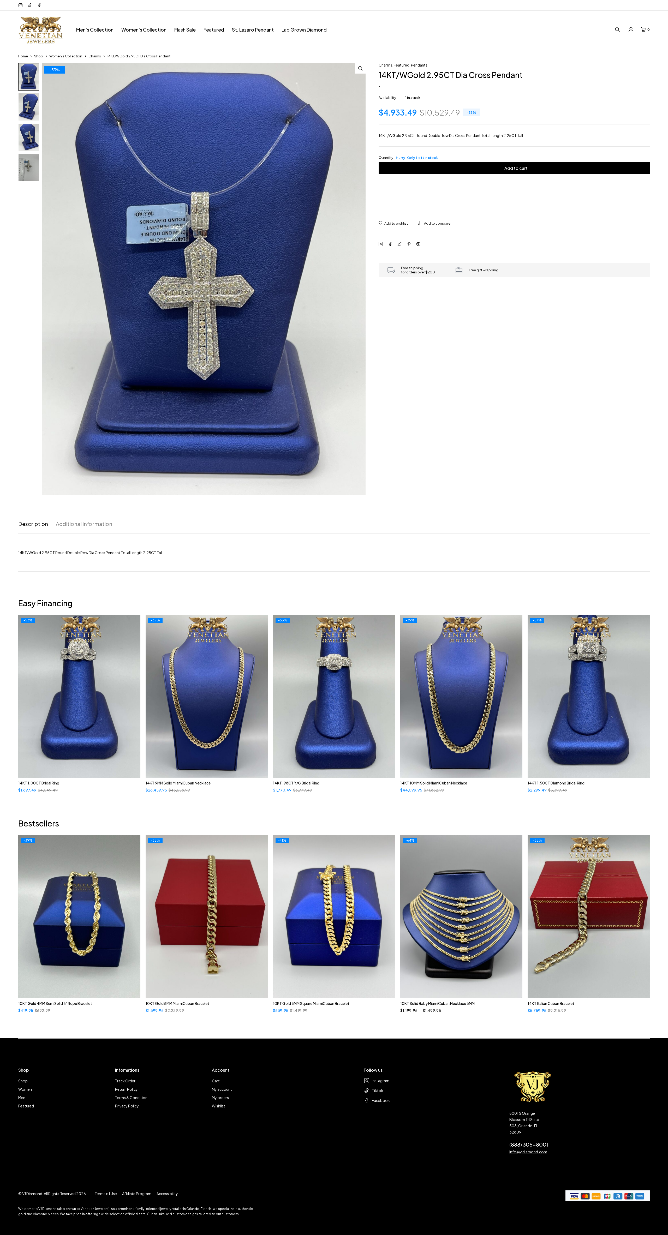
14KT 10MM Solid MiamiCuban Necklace (433, 783)
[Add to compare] (434, 223)
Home (23, 56)
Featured (401, 65)
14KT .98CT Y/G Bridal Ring (296, 783)
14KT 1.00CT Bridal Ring (38, 783)
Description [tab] (33, 524)
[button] (360, 68)
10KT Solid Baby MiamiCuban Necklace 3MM (437, 1003)
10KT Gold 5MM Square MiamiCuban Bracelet (311, 1003)
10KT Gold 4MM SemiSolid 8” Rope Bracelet (55, 1003)
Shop (38, 56)
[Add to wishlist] (393, 223)
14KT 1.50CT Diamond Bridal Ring (556, 783)
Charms (94, 56)
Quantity (408, 157)
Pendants (419, 65)
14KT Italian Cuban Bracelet (551, 1003)
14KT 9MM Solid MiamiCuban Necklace (178, 783)
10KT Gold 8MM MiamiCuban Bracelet (177, 1003)
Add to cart (516, 168)
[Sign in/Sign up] (631, 30)
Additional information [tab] (84, 524)
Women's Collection (65, 56)
